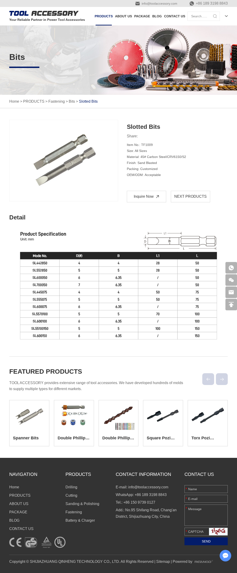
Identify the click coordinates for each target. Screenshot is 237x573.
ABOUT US (123, 16)
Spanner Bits (26, 438)
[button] (208, 379)
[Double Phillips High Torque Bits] (74, 415)
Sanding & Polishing (82, 504)
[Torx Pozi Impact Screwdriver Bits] (208, 415)
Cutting (71, 495)
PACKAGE (142, 16)
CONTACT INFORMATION (143, 474)
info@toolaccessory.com (159, 3)
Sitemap (163, 562)
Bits (72, 101)
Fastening (56, 101)
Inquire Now (144, 196)
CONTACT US (174, 16)
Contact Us (199, 474)
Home (14, 101)
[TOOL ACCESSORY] (44, 13)
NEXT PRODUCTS (190, 196)
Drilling (71, 487)
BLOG (157, 16)
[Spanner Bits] (29, 415)
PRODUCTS (104, 16)
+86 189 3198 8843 (212, 3)
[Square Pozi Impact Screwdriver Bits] (163, 415)
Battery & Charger (80, 520)
